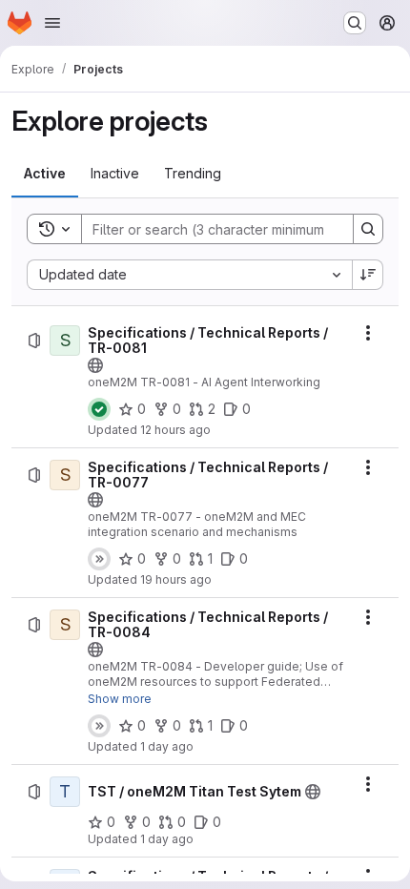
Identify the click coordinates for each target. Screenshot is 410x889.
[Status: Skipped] (99, 559)
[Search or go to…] (354, 22)
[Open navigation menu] (52, 23)
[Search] (368, 229)
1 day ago (167, 746)
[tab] (44, 173)
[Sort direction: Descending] (368, 274)
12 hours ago (175, 430)
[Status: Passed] (99, 409)
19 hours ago (176, 579)
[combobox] (189, 274)
